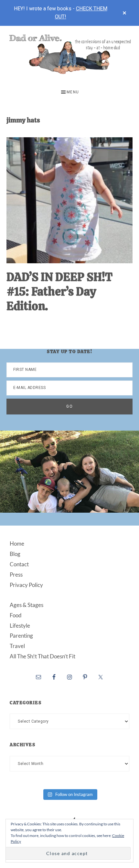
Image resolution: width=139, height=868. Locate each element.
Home (17, 543)
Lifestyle (20, 625)
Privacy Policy (26, 584)
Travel (17, 646)
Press (16, 574)
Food (16, 615)
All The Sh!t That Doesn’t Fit (42, 656)
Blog (15, 553)
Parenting (21, 635)
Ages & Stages (26, 604)
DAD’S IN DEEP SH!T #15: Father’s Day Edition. (59, 291)
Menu (73, 92)
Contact (19, 564)
